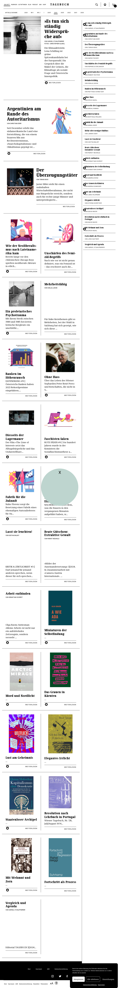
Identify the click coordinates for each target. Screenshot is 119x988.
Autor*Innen (22, 4)
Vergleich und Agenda (16, 904)
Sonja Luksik (52, 288)
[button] (113, 4)
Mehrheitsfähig (55, 284)
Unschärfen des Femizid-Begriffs (60, 255)
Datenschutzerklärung (90, 985)
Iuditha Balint (14, 535)
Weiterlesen (55, 83)
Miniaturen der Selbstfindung (55, 632)
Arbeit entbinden (18, 593)
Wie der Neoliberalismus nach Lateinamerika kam (21, 249)
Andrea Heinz (93, 178)
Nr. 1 (32, 12)
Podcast (35, 4)
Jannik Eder (93, 133)
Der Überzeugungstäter (95, 44)
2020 (82, 12)
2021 (75, 12)
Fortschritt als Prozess (60, 882)
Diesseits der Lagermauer (15, 437)
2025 (49, 12)
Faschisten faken (56, 439)
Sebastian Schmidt (16, 597)
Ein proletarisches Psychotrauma (19, 313)
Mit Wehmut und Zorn (18, 879)
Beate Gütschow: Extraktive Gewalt (57, 533)
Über (29, 969)
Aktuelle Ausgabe (11, 12)
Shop (44, 4)
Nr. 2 (38, 12)
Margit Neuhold (53, 539)
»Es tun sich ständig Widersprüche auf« (56, 28)
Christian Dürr (15, 123)
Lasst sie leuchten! (19, 531)
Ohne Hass (52, 377)
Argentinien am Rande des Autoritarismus (96, 34)
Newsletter (36, 984)
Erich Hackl (92, 100)
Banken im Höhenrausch (15, 375)
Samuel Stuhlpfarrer (56, 41)
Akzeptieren (78, 979)
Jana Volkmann (94, 194)
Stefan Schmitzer (95, 203)
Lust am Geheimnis (19, 757)
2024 (55, 12)
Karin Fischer (93, 58)
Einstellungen (108, 979)
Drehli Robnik (93, 108)
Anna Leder (92, 125)
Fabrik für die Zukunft (15, 499)
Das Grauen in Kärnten (54, 694)
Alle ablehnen (93, 979)
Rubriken (14, 4)
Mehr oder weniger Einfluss (96, 130)
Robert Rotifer (94, 75)
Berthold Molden (94, 117)
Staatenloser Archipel (21, 819)
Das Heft (7, 4)
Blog (29, 4)
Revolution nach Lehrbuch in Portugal (59, 815)
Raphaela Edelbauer (96, 66)
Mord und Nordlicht (20, 696)
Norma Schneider (94, 186)
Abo (40, 4)
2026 (25, 12)
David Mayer (92, 211)
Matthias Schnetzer (96, 91)
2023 (62, 12)
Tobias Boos (44, 179)
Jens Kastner (93, 239)
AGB (48, 969)
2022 (69, 12)
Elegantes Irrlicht (57, 758)
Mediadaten (44, 984)
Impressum (101, 985)
